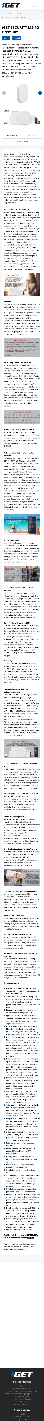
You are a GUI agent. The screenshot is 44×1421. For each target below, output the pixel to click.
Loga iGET (22, 1414)
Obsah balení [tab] (32, 135)
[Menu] (34, 5)
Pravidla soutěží (22, 1419)
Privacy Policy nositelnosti (22, 1399)
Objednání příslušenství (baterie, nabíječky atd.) (22, 1391)
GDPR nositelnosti (22, 1402)
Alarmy (18, 13)
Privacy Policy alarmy (22, 1396)
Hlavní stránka (7, 13)
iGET (22, 1374)
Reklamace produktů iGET (22, 1404)
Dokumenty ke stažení (22, 1417)
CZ (39, 5)
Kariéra (22, 1386)
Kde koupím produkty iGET (22, 1389)
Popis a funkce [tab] (12, 135)
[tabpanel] (22, 702)
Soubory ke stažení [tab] (22, 142)
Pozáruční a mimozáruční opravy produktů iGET (22, 1394)
